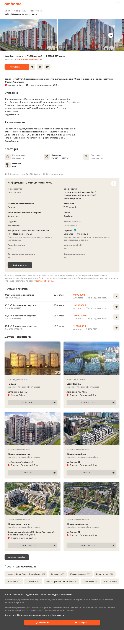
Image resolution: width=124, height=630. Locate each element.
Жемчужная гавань (18, 524)
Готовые (57, 574)
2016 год (33, 581)
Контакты (9, 615)
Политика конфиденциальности (33, 615)
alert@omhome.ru (44, 281)
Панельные (90, 581)
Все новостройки (16, 557)
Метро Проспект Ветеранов (61, 581)
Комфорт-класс (80, 574)
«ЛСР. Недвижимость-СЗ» (29, 59)
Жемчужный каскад (78, 524)
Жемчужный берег (77, 454)
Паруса (12, 383)
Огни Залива (74, 383)
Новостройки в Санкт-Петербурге (26, 574)
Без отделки (104, 574)
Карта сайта (58, 615)
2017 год (14, 581)
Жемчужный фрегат (19, 454)
